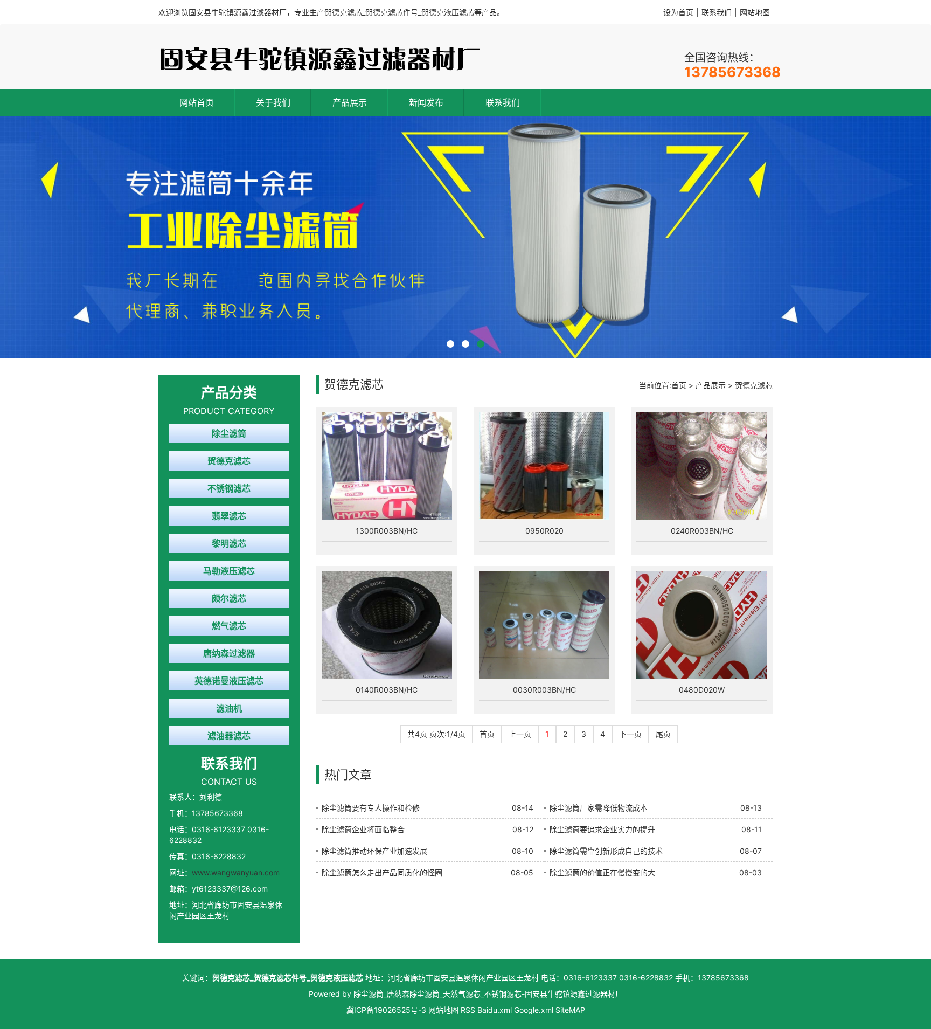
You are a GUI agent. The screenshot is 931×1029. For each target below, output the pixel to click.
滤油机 (229, 708)
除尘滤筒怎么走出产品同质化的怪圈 (382, 872)
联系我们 (716, 12)
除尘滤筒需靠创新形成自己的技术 (606, 850)
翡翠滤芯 (229, 515)
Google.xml (533, 1009)
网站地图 (755, 12)
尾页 (663, 733)
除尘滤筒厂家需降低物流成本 (599, 807)
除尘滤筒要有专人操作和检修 (371, 807)
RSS (468, 1009)
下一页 (630, 733)
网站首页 (196, 102)
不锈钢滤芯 (229, 488)
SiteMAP (570, 1009)
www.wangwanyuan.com (236, 872)
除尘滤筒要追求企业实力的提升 (602, 829)
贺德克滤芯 (229, 460)
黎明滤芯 (229, 543)
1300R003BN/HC (387, 530)
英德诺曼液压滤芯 (228, 680)
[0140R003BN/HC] (387, 625)
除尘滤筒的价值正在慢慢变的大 (602, 872)
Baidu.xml (494, 1009)
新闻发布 (426, 102)
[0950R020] (544, 466)
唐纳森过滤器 (229, 653)
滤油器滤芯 (229, 735)
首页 (678, 385)
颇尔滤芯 (229, 598)
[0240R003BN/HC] (701, 466)
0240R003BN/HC (702, 530)
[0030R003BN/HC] (544, 625)
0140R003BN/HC (387, 689)
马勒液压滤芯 (229, 570)
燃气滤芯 (229, 625)
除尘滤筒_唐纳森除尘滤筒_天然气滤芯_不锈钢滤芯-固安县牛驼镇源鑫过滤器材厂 (488, 993)
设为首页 (678, 12)
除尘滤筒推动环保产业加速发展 (374, 850)
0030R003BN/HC (544, 689)
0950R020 (544, 530)
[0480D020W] (701, 625)
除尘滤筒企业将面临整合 (363, 829)
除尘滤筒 (229, 433)
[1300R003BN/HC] (387, 466)
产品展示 (349, 102)
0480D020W (702, 689)
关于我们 (273, 102)
